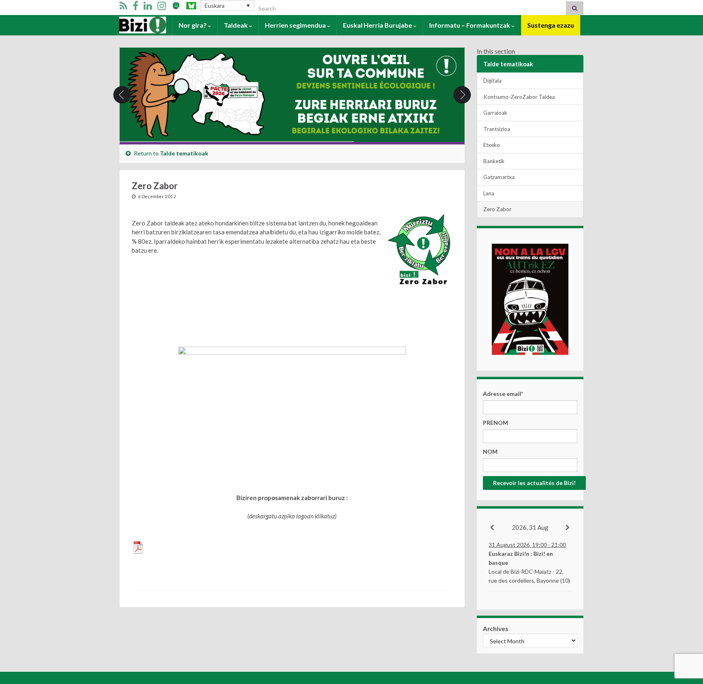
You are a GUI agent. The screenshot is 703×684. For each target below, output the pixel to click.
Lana (488, 193)
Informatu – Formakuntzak (470, 25)
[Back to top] (685, 635)
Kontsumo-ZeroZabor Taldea (519, 97)
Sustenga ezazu (550, 25)
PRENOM (495, 422)
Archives (495, 628)
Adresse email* (503, 393)
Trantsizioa (496, 129)
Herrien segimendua (296, 25)
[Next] (568, 528)
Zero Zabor (497, 209)
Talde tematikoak (184, 153)
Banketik (493, 161)
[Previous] (492, 528)
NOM (490, 451)
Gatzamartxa (499, 177)
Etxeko (491, 145)
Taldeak (236, 25)
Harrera (132, 25)
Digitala (492, 80)
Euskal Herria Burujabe (378, 25)
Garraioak (495, 112)
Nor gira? (193, 25)
